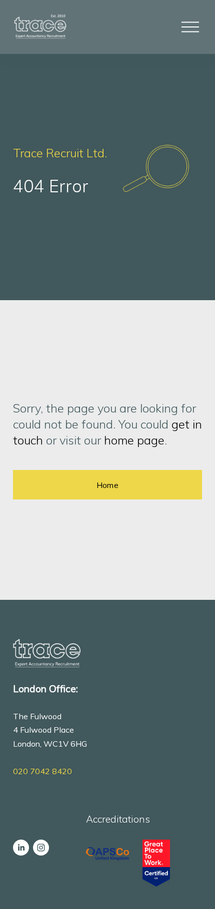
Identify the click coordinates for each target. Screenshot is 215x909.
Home (107, 485)
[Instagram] (41, 848)
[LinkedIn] (21, 848)
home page (134, 440)
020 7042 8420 (42, 771)
